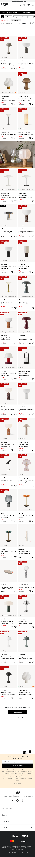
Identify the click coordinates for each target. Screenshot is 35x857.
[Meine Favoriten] (24, 5)
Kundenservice (7, 809)
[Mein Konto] (20, 5)
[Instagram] (17, 800)
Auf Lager (9, 16)
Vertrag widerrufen (17, 783)
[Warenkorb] (29, 5)
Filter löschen (4, 20)
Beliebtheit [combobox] (23, 23)
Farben (30, 16)
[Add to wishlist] (12, 69)
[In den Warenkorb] (15, 69)
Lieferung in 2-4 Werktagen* (19, 1)
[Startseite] (4, 4)
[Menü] (33, 5)
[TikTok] (22, 800)
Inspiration (5, 821)
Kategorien (16, 16)
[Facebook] (12, 800)
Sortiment (5, 815)
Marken (24, 16)
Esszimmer (15, 20)
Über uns (5, 827)
